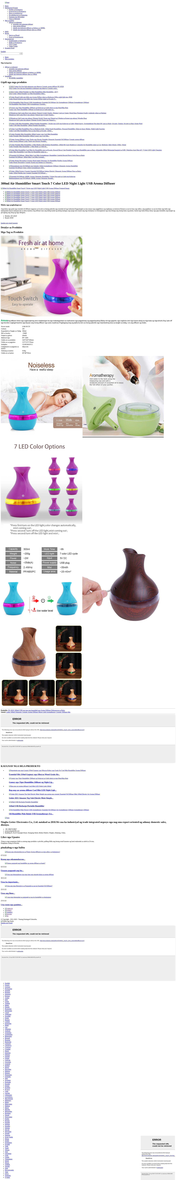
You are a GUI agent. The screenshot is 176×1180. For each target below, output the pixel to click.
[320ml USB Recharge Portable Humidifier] (23, 802)
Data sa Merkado (14, 19)
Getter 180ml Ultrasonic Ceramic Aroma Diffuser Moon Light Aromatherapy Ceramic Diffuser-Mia (38, 712)
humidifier (8, 76)
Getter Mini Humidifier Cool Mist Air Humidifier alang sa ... (28, 152)
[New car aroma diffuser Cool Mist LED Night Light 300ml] (30, 786)
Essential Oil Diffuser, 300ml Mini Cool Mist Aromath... (27, 157)
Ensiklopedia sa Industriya (17, 41)
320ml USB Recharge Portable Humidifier (26, 806)
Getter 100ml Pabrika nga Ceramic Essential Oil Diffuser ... (28, 173)
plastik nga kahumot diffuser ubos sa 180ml (27, 30)
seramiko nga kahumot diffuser (23, 24)
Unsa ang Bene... (8, 893)
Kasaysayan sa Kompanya (17, 11)
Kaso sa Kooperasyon (16, 37)
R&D (6, 31)
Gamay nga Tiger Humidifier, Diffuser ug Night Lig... (31, 782)
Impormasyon (9, 39)
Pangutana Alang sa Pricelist (10, 843)
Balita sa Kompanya (15, 42)
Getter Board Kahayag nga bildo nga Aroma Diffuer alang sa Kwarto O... (32, 99)
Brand (7, 33)
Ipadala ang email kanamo (9, 223)
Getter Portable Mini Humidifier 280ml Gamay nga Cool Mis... (29, 136)
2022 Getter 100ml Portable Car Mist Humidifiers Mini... (27, 94)
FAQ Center (13, 44)
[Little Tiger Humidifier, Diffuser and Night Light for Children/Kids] (38, 778)
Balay (7, 6)
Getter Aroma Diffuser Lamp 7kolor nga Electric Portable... (28, 141)
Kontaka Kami (9, 48)
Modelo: (7, 216)
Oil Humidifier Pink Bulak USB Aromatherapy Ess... (31, 814)
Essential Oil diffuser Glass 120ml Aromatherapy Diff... (27, 168)
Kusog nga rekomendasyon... (13, 859)
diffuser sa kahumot (15, 22)
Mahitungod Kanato (11, 8)
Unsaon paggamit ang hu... (12, 871)
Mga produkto (9, 20)
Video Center (13, 46)
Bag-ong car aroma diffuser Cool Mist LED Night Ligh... (33, 790)
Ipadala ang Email (6, 923)
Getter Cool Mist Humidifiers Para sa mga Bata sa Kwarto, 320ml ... (31, 131)
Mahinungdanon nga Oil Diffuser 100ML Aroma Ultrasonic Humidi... (31, 178)
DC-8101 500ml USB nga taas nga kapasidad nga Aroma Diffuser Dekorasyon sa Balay (36, 710)
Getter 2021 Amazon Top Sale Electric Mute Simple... (31, 798)
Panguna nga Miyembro (16, 17)
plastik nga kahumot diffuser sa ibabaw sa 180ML (29, 28)
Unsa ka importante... (10, 882)
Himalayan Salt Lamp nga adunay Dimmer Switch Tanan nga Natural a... (32, 120)
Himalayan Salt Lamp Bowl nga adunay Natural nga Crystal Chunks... (31, 115)
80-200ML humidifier (16, 78)
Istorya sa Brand (14, 35)
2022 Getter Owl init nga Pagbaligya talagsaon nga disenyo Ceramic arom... (33, 88)
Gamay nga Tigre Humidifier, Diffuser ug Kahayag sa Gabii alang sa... (31, 109)
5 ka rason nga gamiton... (11, 905)
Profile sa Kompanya (16, 9)
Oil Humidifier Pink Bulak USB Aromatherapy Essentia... (27, 104)
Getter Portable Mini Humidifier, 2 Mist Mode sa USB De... (28, 146)
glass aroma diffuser (19, 26)
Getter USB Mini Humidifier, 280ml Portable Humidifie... (27, 125)
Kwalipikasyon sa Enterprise (18, 15)
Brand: (7, 218)
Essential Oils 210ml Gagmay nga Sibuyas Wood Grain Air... (34, 774)
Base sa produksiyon (15, 13)
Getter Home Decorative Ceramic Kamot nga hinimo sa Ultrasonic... (31, 162)
